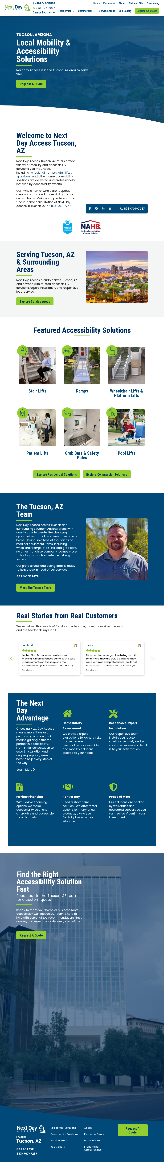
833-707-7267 (45, 8)
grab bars (24, 176)
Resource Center (95, 1134)
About (122, 3)
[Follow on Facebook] (89, 208)
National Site (136, 3)
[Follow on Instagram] (110, 208)
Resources (109, 3)
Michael (28, 646)
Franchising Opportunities (93, 1148)
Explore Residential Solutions (57, 474)
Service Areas (107, 10)
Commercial (85, 10)
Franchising (153, 3)
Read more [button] (28, 670)
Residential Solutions (63, 1128)
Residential (64, 10)
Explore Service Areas (35, 301)
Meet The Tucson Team (35, 588)
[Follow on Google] (96, 208)
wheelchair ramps (43, 173)
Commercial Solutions (64, 1134)
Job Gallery (125, 10)
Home (96, 3)
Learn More (24, 770)
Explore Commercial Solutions (106, 474)
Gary (90, 646)
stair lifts (64, 173)
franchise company (43, 551)
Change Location (43, 12)
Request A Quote (147, 10)
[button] (152, 658)
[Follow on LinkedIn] (103, 208)
